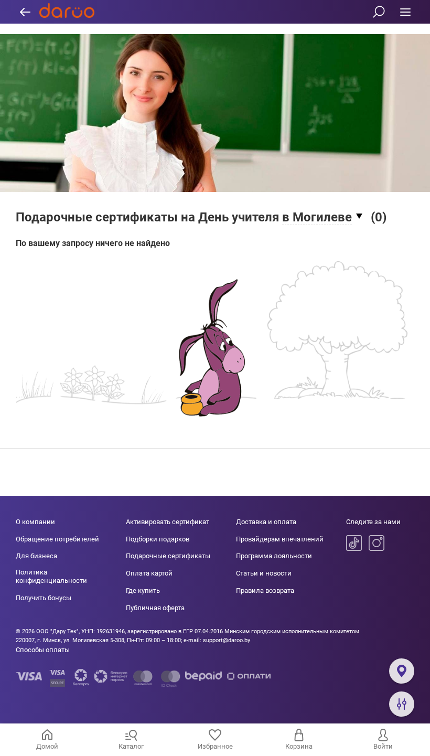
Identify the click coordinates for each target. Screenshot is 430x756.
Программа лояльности (274, 556)
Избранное (215, 746)
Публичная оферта (155, 608)
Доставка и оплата (266, 522)
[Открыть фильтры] (401, 704)
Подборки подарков (157, 539)
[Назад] (25, 12)
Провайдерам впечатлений (280, 539)
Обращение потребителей (57, 539)
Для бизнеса (36, 556)
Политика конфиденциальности (51, 576)
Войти (383, 746)
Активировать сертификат (167, 522)
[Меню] (405, 12)
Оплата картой (149, 573)
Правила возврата (265, 590)
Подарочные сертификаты (168, 556)
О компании (35, 522)
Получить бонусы (43, 598)
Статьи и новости (264, 573)
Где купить (143, 590)
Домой (47, 746)
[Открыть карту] (401, 671)
